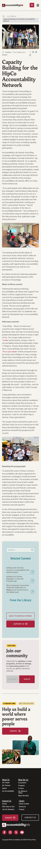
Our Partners (6, 785)
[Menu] (37, 5)
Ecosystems (22, 783)
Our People (5, 783)
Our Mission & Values (22, 792)
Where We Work (23, 796)
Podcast (21, 809)
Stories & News (24, 804)
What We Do (23, 780)
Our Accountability (8, 791)
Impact (4, 788)
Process (21, 788)
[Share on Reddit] (30, 55)
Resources (22, 807)
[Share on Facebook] (33, 52)
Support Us (6, 801)
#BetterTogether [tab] (26, 704)
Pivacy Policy (31, 840)
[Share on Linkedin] (36, 52)
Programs (21, 786)
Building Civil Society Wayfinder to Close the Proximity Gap (15, 578)
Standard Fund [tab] (9, 704)
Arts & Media (11, 16)
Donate (4, 804)
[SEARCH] (32, 550)
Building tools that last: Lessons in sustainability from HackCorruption (17, 570)
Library (21, 801)
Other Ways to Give (8, 807)
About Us (6, 780)
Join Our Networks (8, 809)
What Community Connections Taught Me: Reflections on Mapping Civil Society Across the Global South (17, 588)
